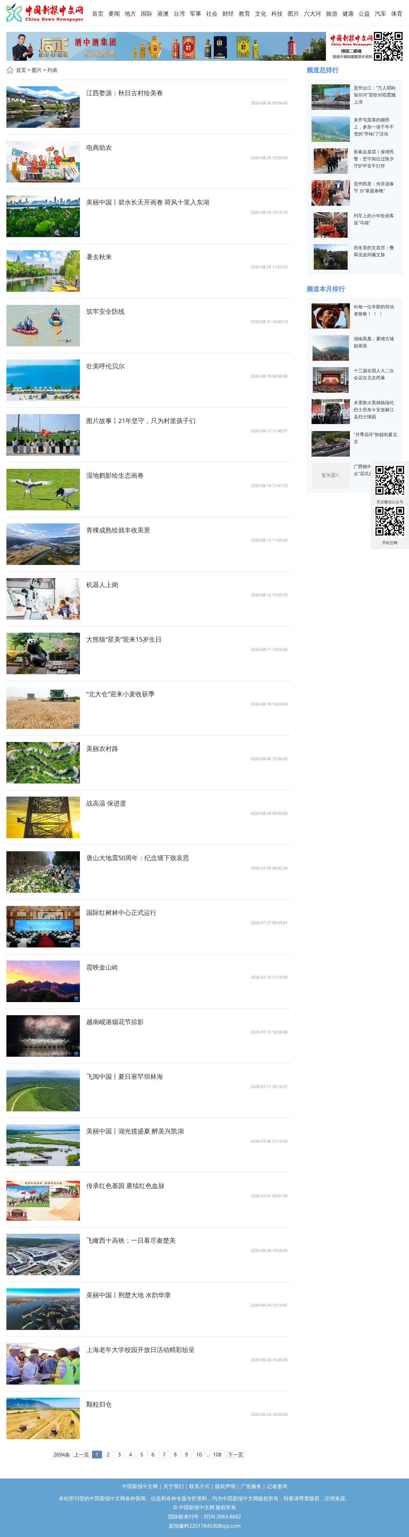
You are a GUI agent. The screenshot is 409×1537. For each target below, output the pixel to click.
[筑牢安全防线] (43, 325)
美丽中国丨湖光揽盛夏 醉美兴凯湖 (135, 1131)
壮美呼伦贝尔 (105, 366)
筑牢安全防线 (105, 311)
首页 (21, 69)
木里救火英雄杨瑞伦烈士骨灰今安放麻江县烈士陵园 (374, 409)
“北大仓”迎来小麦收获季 (120, 694)
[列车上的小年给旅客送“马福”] (331, 224)
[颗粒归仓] (43, 1418)
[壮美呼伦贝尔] (43, 380)
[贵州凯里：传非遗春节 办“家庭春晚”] (331, 192)
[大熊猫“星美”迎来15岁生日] (43, 653)
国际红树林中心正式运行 (121, 912)
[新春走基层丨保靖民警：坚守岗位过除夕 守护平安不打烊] (331, 161)
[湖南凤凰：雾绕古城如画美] (331, 347)
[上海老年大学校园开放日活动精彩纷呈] (43, 1364)
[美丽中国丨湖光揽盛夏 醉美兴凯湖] (43, 1145)
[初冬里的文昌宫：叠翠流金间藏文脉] (331, 256)
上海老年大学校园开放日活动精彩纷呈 (140, 1349)
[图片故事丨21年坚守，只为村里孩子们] (43, 435)
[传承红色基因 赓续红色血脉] (43, 1200)
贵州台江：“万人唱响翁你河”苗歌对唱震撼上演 (375, 95)
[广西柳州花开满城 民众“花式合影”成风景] (331, 475)
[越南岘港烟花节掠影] (43, 1036)
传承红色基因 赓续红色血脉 (125, 1185)
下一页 (235, 1454)
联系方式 (199, 1486)
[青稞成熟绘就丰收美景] (43, 544)
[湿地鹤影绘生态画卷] (43, 489)
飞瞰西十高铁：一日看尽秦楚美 (131, 1240)
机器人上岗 (102, 584)
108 (217, 1454)
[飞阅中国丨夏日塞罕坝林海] (43, 1090)
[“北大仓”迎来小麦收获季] (43, 708)
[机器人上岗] (43, 599)
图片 (37, 69)
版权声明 (225, 1486)
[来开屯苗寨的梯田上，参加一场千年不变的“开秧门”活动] (331, 128)
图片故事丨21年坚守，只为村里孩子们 (141, 420)
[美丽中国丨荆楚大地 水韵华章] (43, 1309)
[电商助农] (43, 161)
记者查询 (277, 1486)
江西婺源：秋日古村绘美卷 (124, 93)
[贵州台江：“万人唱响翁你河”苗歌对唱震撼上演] (331, 96)
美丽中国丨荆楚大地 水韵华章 (128, 1295)
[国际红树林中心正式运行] (43, 926)
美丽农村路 (102, 748)
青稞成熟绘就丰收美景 (118, 530)
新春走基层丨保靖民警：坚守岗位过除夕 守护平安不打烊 (374, 159)
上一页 (81, 1454)
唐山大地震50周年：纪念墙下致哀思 (137, 857)
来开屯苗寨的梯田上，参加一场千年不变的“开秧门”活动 (374, 127)
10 (199, 1454)
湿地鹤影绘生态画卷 (115, 475)
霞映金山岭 (102, 967)
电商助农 (99, 147)
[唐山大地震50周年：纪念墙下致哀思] (43, 872)
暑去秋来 (99, 256)
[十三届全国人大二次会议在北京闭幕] (331, 379)
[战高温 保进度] (43, 817)
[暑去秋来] (43, 271)
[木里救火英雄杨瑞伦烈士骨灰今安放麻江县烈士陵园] (331, 411)
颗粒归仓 (99, 1404)
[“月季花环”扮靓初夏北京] (331, 443)
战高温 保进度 (106, 803)
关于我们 (173, 1486)
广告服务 (251, 1486)
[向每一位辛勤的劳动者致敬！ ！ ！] (331, 315)
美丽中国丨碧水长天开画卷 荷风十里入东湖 (147, 202)
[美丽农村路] (43, 763)
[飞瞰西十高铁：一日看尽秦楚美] (43, 1254)
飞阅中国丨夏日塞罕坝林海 (124, 1076)
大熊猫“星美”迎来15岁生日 (124, 639)
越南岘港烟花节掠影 (115, 1021)
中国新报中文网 (45, 12)
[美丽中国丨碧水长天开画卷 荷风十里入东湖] (43, 216)
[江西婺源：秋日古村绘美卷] (43, 107)
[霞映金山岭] (43, 981)
